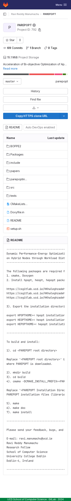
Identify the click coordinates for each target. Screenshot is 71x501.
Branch (35, 48)
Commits (15, 48)
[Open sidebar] (5, 14)
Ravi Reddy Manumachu (25, 14)
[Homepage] (6, 5)
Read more (10, 68)
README (14, 127)
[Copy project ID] (39, 30)
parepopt (62, 81)
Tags (52, 48)
